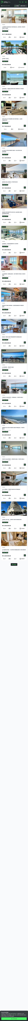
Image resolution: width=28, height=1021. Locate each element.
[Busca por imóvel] (20, 2)
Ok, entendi (14, 1018)
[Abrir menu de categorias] (25, 2)
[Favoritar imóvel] (25, 34)
